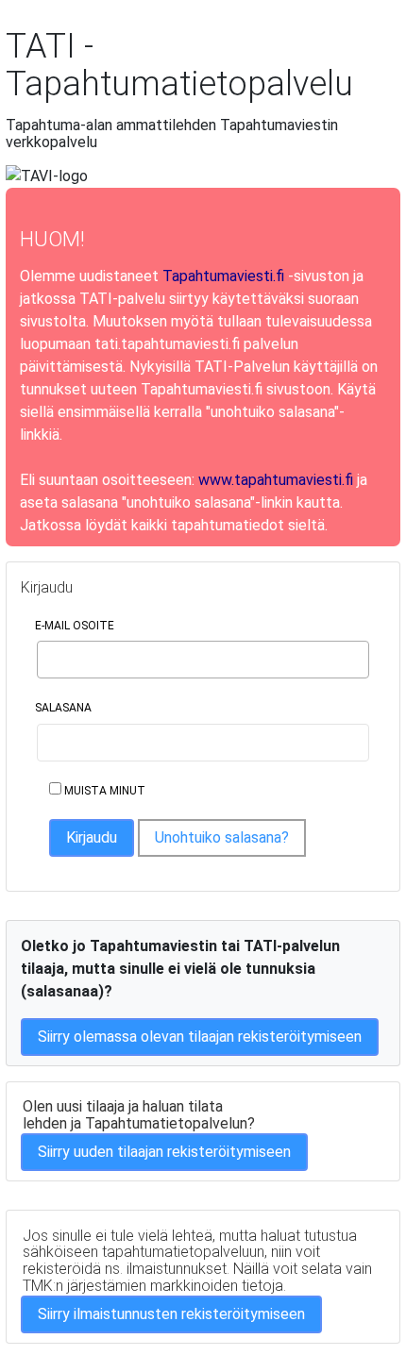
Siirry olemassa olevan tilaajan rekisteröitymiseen (200, 1037)
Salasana (63, 707)
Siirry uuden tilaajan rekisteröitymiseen (164, 1152)
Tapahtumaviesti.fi (223, 276)
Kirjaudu (91, 837)
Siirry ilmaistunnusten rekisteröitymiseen (171, 1314)
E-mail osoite (74, 625)
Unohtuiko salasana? (222, 837)
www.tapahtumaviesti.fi (275, 480)
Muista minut (103, 790)
